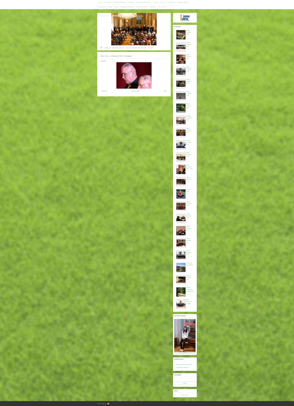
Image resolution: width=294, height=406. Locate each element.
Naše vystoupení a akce (119, 2)
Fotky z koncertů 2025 (188, 32)
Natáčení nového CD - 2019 (189, 118)
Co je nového (107, 2)
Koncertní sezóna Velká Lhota (184, 364)
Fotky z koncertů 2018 (118, 48)
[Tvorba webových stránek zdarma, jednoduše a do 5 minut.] (108, 403)
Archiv (116, 7)
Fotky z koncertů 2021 (188, 81)
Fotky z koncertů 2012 (188, 228)
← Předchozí (103, 91)
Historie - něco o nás (159, 2)
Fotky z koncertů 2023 (188, 56)
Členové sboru (171, 2)
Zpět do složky (135, 91)
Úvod (99, 2)
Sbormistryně (162, 7)
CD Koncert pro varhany (189, 264)
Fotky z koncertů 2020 (188, 93)
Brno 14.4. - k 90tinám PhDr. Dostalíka (136, 48)
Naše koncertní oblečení (127, 7)
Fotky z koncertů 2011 (188, 240)
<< (175, 395)
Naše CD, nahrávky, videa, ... (144, 2)
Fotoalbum (131, 2)
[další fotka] (165, 75)
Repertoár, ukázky (182, 2)
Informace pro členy (141, 7)
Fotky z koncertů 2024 (188, 44)
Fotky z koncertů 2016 (188, 154)
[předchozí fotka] (103, 75)
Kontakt (110, 7)
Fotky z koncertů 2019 (188, 105)
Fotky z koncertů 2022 (188, 69)
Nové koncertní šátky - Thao (189, 167)
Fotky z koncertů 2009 (188, 277)
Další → (166, 91)
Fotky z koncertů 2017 (188, 142)
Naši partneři (102, 7)
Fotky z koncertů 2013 (188, 216)
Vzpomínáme (152, 7)
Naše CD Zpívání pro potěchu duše (190, 289)
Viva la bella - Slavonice (182, 367)
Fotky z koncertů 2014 (188, 203)
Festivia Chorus (109, 15)
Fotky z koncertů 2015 (188, 179)
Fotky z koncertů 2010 (188, 252)
